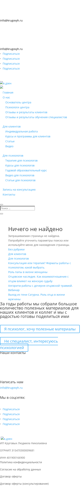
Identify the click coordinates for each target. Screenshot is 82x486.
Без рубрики (16, 249)
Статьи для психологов (20, 180)
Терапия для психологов (21, 160)
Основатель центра (18, 102)
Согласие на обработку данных (20, 469)
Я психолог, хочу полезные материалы (40, 329)
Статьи (9, 141)
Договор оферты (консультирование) (24, 483)
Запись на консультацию (19, 189)
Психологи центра (17, 107)
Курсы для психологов (20, 165)
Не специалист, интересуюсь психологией (29, 344)
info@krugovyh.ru (11, 20)
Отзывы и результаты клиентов (26, 112)
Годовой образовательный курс (26, 170)
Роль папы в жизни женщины (27, 272)
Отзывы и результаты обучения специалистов (36, 117)
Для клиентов (12, 126)
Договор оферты (11, 476)
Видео (9, 146)
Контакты (9, 194)
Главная (8, 92)
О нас (6, 97)
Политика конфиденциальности (21, 462)
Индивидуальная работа (21, 131)
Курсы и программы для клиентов (27, 136)
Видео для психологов (19, 175)
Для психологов (13, 155)
